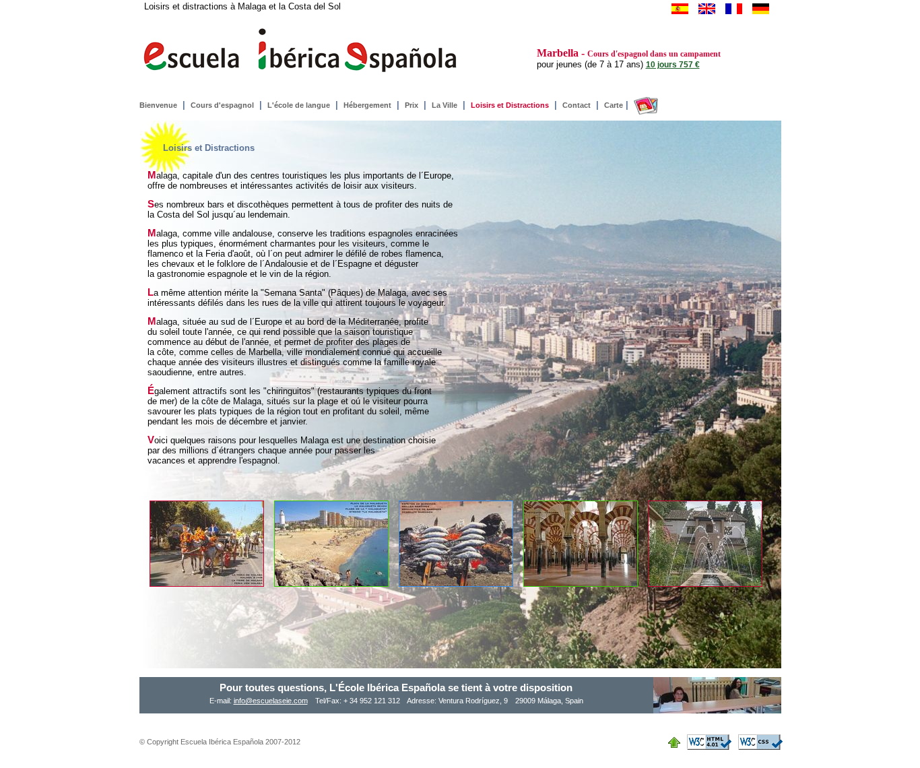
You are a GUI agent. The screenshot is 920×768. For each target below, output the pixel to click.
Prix (411, 105)
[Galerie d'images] (644, 105)
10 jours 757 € (673, 64)
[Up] (677, 741)
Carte (613, 105)
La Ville (444, 105)
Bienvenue (158, 105)
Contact (576, 105)
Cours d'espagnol (222, 105)
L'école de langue (298, 105)
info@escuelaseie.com (271, 701)
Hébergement (367, 105)
